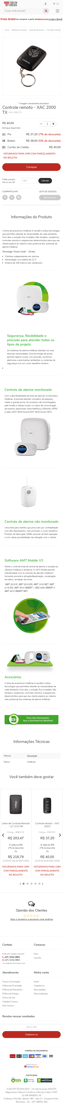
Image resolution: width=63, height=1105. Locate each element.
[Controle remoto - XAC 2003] (47, 804)
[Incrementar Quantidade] (53, 123)
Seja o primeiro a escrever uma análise (31, 919)
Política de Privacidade (12, 985)
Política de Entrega (10, 993)
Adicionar (51, 197)
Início (36, 954)
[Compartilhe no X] (12, 197)
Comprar (31, 167)
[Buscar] (46, 10)
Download (32, 755)
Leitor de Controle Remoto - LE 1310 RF (16, 825)
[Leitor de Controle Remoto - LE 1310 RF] (15, 804)
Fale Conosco (8, 1005)
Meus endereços (41, 993)
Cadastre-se (39, 985)
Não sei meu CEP (8, 182)
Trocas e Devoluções (11, 981)
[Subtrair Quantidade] (41, 123)
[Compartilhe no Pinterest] (18, 197)
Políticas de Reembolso (12, 989)
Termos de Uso (8, 997)
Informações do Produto (31, 217)
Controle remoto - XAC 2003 (47, 825)
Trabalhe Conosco (10, 1001)
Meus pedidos (40, 989)
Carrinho (37, 958)
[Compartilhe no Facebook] (5, 197)
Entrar (36, 981)
